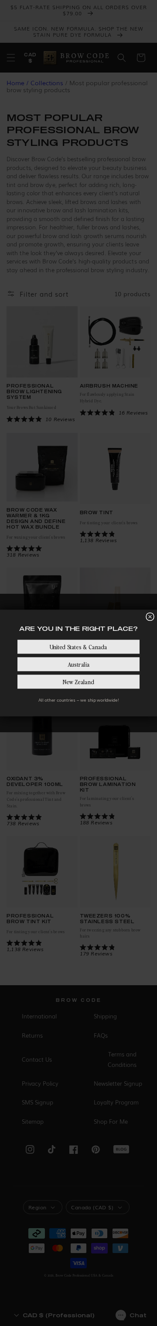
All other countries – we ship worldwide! (78, 700)
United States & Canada (78, 646)
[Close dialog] (150, 616)
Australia (78, 664)
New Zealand (78, 681)
